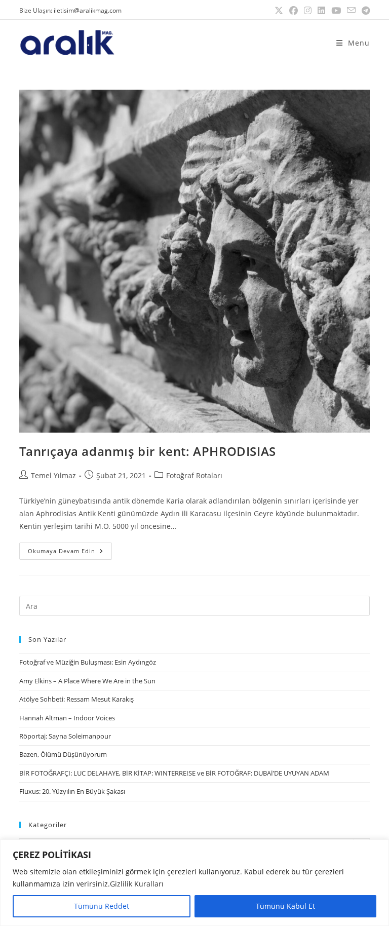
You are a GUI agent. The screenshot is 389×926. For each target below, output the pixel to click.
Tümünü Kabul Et (285, 906)
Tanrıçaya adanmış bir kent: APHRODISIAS (147, 451)
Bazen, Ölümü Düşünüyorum (63, 754)
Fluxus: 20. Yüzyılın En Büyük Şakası (72, 791)
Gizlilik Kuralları (137, 884)
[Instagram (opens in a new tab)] (308, 11)
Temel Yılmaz (53, 475)
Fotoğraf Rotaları (194, 475)
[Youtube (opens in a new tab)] (336, 11)
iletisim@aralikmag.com (88, 10)
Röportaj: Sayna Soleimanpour (65, 736)
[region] (194, 882)
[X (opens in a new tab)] (278, 11)
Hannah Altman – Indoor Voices (67, 717)
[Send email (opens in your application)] (351, 11)
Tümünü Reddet (101, 906)
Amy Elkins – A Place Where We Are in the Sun (87, 680)
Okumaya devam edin (70, 549)
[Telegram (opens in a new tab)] (364, 11)
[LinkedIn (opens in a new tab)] (321, 11)
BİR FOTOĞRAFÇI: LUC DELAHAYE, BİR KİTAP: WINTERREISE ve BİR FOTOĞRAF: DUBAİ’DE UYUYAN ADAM (174, 773)
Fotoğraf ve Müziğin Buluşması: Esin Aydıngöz (87, 662)
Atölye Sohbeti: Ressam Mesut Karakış (76, 699)
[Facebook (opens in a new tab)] (293, 11)
